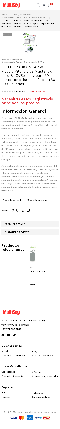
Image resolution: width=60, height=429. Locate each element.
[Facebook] (2, 335)
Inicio (4, 14)
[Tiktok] (14, 335)
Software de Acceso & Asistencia (19, 17)
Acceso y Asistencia (20, 14)
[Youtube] (8, 335)
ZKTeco (44, 17)
